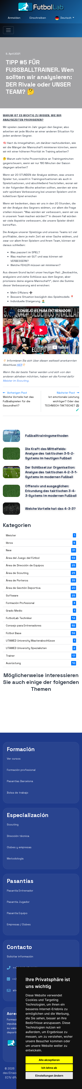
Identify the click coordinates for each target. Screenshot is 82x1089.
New (40, 550)
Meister (40, 535)
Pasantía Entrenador (20, 890)
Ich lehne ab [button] (49, 1067)
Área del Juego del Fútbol (40, 558)
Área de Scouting (40, 573)
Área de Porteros (40, 580)
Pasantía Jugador (18, 902)
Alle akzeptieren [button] (49, 1059)
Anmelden (14, 17)
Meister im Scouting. (16, 380)
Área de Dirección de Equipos (40, 565)
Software (40, 595)
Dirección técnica (18, 836)
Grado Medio (40, 610)
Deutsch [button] (66, 17)
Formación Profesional (40, 603)
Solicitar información (20, 956)
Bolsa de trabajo (17, 792)
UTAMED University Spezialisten (40, 648)
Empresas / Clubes (19, 924)
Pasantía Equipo (17, 913)
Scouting (12, 824)
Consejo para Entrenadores (40, 625)
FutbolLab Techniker (40, 618)
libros (40, 542)
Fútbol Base (40, 633)
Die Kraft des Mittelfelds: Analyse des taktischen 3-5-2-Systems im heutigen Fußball (49, 453)
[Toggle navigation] (8, 30)
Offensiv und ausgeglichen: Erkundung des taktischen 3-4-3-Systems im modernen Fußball (50, 491)
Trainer (40, 655)
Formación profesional (21, 770)
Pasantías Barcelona (20, 781)
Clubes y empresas (19, 847)
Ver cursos (14, 758)
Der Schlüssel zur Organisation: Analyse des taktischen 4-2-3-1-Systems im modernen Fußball (51, 472)
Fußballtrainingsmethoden (46, 436)
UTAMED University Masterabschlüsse (40, 640)
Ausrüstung (40, 663)
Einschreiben (38, 17)
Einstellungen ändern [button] (49, 1075)
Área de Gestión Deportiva (40, 588)
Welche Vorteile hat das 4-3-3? (50, 508)
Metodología (15, 858)
